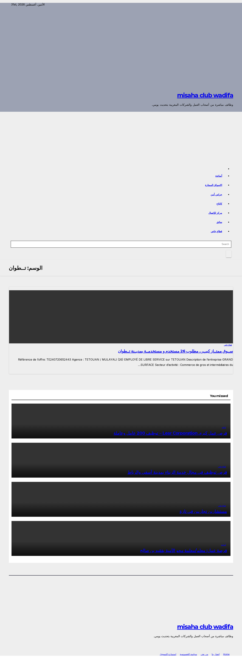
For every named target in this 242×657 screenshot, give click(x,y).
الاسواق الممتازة (213, 185)
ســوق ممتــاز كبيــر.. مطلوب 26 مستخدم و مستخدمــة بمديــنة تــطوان (175, 351)
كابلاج (219, 203)
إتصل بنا (216, 654)
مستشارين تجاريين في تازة (203, 511)
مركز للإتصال (215, 212)
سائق (219, 222)
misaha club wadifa (205, 95)
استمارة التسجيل (168, 654)
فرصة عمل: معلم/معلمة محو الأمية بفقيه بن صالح (183, 550)
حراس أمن (216, 194)
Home (226, 654)
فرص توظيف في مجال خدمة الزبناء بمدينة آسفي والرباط (177, 472)
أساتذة (218, 175)
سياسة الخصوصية (188, 654)
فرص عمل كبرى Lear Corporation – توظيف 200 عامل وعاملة (170, 433)
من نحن (204, 654)
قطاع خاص (216, 231)
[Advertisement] (121, 138)
